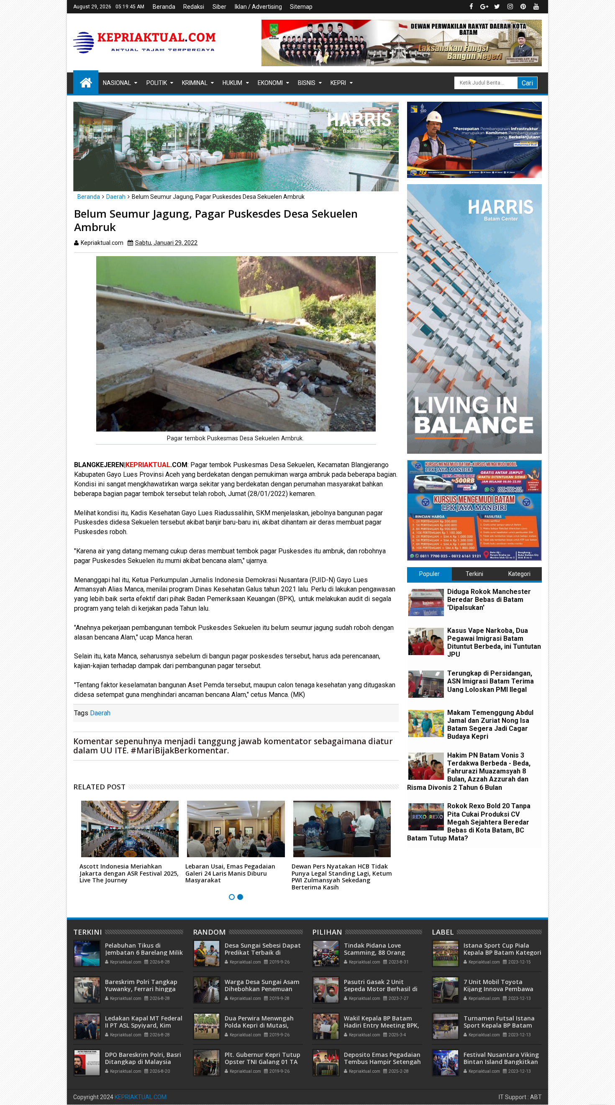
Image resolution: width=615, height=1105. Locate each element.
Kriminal (195, 83)
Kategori (519, 573)
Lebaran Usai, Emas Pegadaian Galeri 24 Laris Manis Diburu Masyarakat (230, 873)
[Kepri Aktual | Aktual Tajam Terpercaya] (85, 82)
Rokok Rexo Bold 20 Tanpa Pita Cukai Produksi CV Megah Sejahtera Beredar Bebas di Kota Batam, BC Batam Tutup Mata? (468, 822)
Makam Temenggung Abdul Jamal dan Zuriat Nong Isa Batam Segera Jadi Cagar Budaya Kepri (490, 725)
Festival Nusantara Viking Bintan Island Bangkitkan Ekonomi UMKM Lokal (501, 1062)
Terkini (474, 573)
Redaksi (193, 6)
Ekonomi (270, 83)
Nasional (117, 83)
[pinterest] (523, 6)
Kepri (338, 83)
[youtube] (536, 6)
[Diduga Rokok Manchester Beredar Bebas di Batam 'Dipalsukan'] (426, 602)
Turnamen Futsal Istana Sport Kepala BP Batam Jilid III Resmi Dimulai (499, 1025)
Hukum (232, 83)
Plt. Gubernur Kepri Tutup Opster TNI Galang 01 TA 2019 (262, 1062)
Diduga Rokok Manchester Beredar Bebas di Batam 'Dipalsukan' (489, 600)
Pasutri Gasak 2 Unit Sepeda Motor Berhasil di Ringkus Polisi (381, 989)
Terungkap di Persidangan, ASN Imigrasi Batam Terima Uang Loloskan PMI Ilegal (490, 681)
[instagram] (510, 6)
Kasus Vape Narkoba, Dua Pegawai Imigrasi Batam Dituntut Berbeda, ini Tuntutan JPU (494, 643)
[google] (484, 6)
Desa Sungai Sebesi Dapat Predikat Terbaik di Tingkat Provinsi (263, 952)
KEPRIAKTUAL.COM (141, 1097)
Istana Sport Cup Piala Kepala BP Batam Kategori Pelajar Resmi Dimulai (502, 952)
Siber (219, 6)
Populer (429, 573)
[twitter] (497, 6)
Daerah (100, 713)
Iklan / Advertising (258, 6)
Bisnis (306, 83)
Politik (156, 83)
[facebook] (471, 6)
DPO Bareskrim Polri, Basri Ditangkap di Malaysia (143, 1058)
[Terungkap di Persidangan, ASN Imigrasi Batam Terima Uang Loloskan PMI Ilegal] (426, 684)
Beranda (164, 6)
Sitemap (301, 6)
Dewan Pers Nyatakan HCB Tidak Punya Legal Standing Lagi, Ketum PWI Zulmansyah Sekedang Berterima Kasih (342, 876)
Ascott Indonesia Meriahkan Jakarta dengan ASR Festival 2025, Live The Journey (129, 873)
